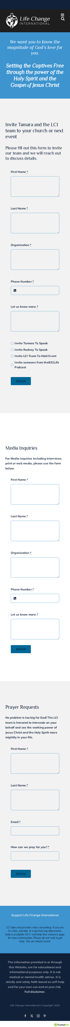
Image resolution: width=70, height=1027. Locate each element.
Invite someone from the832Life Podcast (37, 365)
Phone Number (22, 281)
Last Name (19, 208)
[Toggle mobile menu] (63, 15)
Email (16, 822)
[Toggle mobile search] (63, 19)
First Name (19, 172)
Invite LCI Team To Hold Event (35, 356)
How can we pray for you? (30, 847)
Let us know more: (24, 306)
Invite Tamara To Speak (31, 343)
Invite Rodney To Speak (31, 349)
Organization (21, 245)
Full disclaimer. (35, 991)
